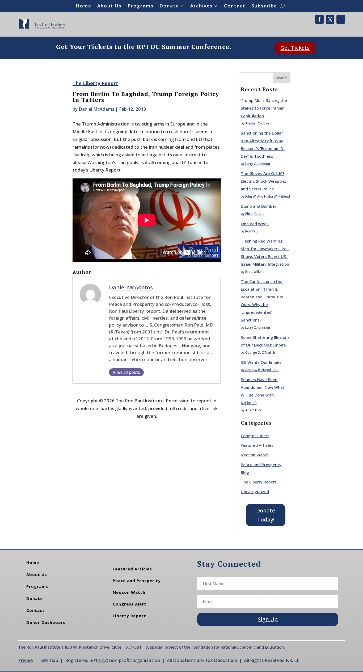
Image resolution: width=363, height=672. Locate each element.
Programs (141, 6)
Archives (201, 6)
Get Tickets (295, 47)
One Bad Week (255, 223)
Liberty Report (129, 615)
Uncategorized (255, 491)
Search (282, 77)
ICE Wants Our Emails (261, 362)
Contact (235, 6)
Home (83, 6)
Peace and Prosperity (137, 580)
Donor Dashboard (46, 622)
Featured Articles (257, 445)
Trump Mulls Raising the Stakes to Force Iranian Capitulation (264, 108)
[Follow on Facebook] (319, 19)
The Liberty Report (95, 83)
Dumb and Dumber (258, 206)
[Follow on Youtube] (340, 19)
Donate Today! (265, 515)
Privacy (25, 660)
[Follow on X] (330, 19)
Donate (169, 6)
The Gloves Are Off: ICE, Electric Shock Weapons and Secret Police (263, 181)
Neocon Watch (255, 454)
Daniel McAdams (96, 109)
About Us (109, 6)
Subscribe (264, 6)
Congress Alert (255, 435)
